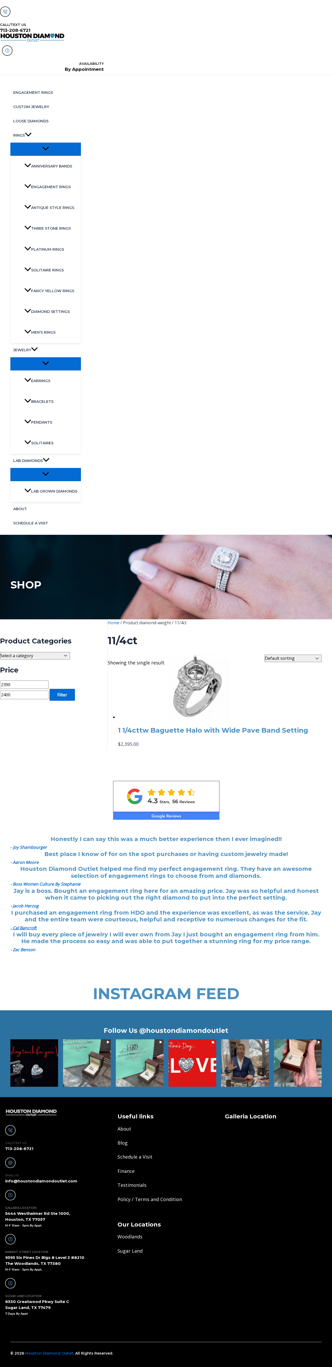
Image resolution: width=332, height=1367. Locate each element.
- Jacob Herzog (24, 906)
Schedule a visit (30, 523)
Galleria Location (250, 1116)
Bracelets (42, 401)
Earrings (40, 380)
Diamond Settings (50, 311)
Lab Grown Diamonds (54, 491)
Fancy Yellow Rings (52, 291)
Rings (19, 135)
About (20, 509)
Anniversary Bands (51, 166)
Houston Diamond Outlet (49, 1353)
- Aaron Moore (24, 862)
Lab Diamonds (28, 460)
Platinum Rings (47, 249)
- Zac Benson (22, 949)
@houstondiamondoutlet (183, 1030)
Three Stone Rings (51, 228)
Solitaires (42, 443)
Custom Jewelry (31, 106)
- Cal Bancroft (23, 928)
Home (113, 623)
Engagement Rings (33, 92)
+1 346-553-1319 (26, 1328)
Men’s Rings (43, 332)
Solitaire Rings (47, 270)
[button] (28, 135)
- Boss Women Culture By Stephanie (45, 884)
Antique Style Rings (52, 207)
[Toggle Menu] (45, 149)
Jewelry (22, 350)
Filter (62, 695)
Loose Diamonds (31, 121)
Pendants (41, 422)
